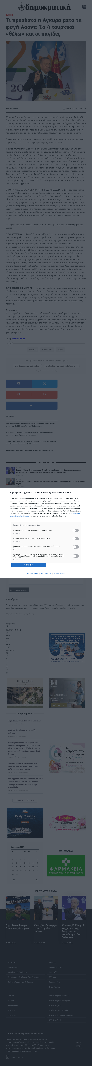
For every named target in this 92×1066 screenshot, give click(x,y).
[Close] (87, 492)
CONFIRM (28, 565)
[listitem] (46, 525)
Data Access (46, 573)
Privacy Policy (59, 573)
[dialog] (46, 533)
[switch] (76, 530)
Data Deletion (32, 573)
